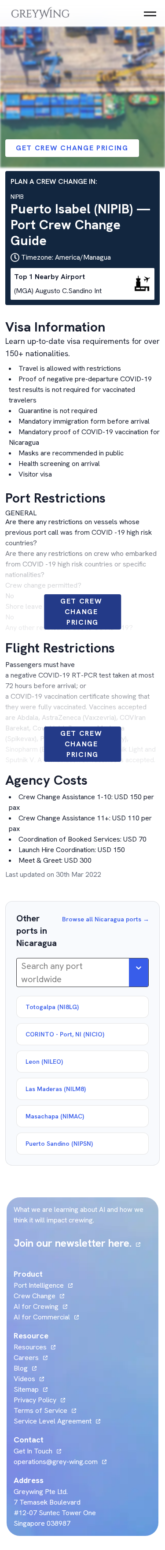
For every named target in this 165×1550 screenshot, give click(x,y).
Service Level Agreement (53, 1421)
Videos (29, 1378)
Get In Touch (37, 1451)
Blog (25, 1368)
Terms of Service (40, 1410)
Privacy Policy (35, 1400)
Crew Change (34, 1295)
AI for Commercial (42, 1317)
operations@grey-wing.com (56, 1461)
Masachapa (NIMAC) (55, 1116)
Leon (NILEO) (44, 1062)
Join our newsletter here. (77, 1243)
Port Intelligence (39, 1285)
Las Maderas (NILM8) (56, 1089)
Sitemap (26, 1389)
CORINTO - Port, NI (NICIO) (65, 1034)
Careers (31, 1357)
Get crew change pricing (72, 148)
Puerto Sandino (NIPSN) (59, 1144)
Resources (30, 1347)
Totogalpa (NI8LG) (52, 1007)
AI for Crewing (36, 1306)
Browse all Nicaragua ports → (105, 919)
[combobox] (22, 972)
